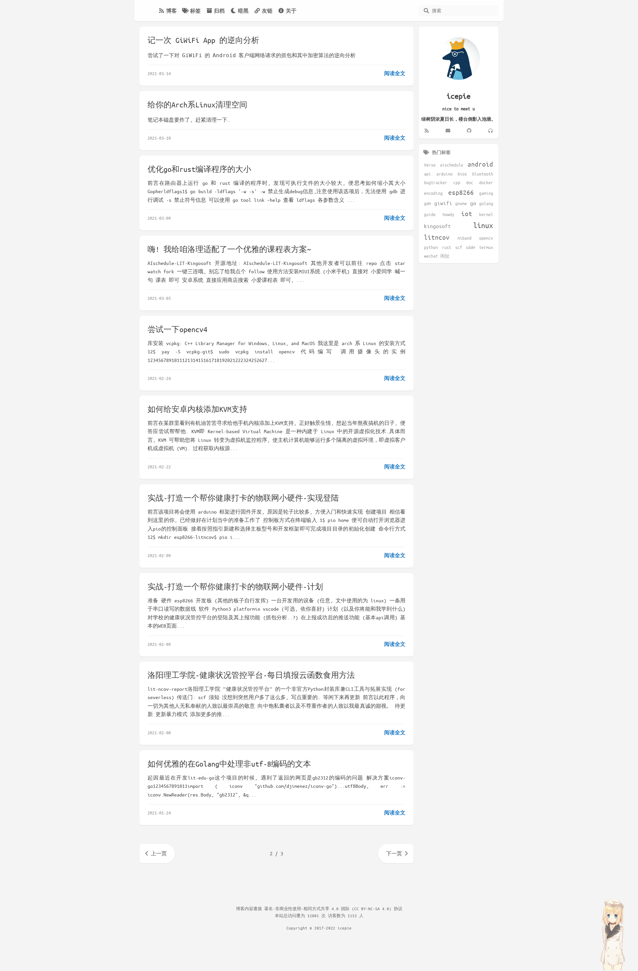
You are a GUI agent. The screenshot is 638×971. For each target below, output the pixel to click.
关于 (291, 11)
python (431, 247)
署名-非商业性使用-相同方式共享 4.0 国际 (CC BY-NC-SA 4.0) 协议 (333, 908)
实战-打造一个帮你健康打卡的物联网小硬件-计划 (235, 586)
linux (483, 225)
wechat (431, 256)
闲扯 (445, 256)
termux (486, 247)
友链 (267, 11)
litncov (437, 237)
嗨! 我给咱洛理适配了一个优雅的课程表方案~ (229, 249)
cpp (456, 182)
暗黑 (243, 11)
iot (466, 213)
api (427, 174)
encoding (433, 193)
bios (462, 174)
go (473, 203)
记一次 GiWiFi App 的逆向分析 (203, 40)
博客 (171, 11)
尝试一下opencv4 (177, 329)
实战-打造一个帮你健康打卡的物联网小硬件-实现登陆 (243, 498)
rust (446, 247)
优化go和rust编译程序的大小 (199, 169)
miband (465, 238)
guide (430, 214)
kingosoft (437, 226)
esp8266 (461, 192)
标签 (195, 11)
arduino (444, 174)
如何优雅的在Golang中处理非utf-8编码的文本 (229, 764)
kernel (486, 214)
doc (469, 182)
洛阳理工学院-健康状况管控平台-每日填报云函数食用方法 (251, 675)
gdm (427, 203)
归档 (219, 11)
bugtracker (435, 182)
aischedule (451, 165)
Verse (430, 165)
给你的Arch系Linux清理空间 (197, 104)
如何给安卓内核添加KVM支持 (197, 409)
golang (486, 203)
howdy (448, 214)
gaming (486, 193)
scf (458, 247)
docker (486, 182)
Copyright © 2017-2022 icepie (319, 927)
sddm (470, 247)
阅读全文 (394, 73)
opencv (486, 238)
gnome (461, 203)
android (480, 164)
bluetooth (482, 174)
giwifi (443, 203)
